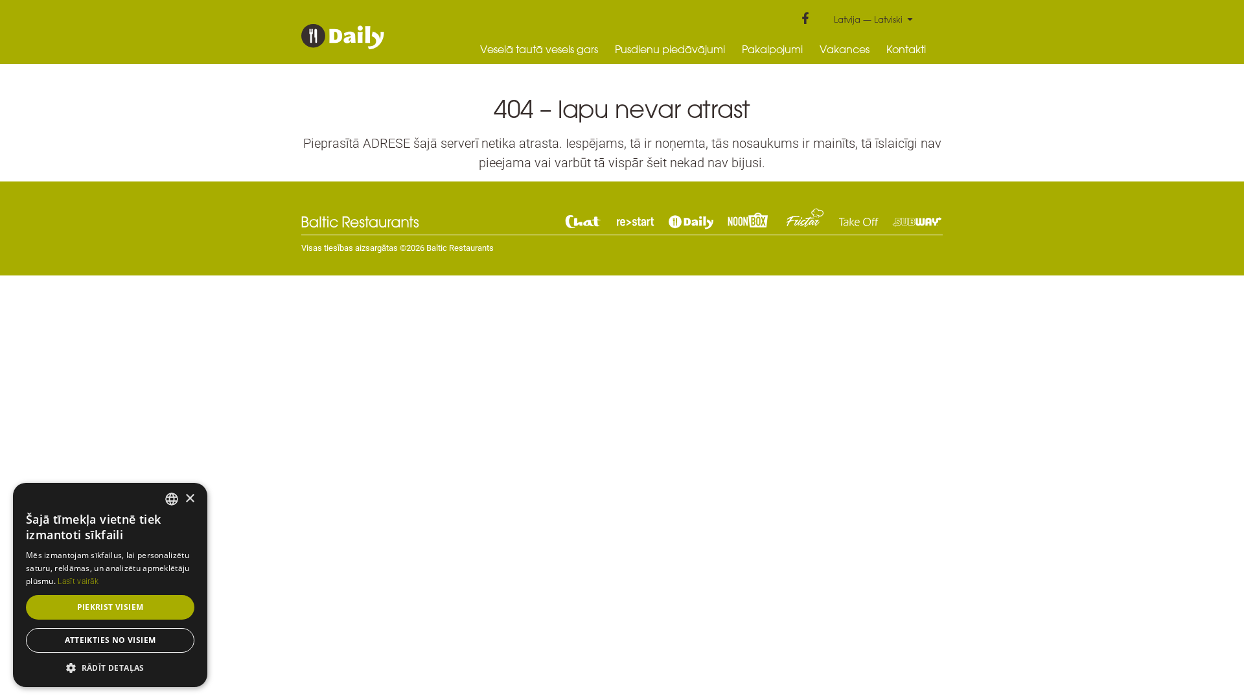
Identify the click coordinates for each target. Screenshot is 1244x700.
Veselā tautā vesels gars (539, 49)
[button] (110, 667)
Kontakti (906, 49)
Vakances (845, 49)
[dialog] (110, 585)
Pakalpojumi (772, 49)
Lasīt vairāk (78, 581)
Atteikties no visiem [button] (110, 640)
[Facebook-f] (805, 18)
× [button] (189, 499)
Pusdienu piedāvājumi (670, 49)
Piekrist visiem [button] (110, 606)
